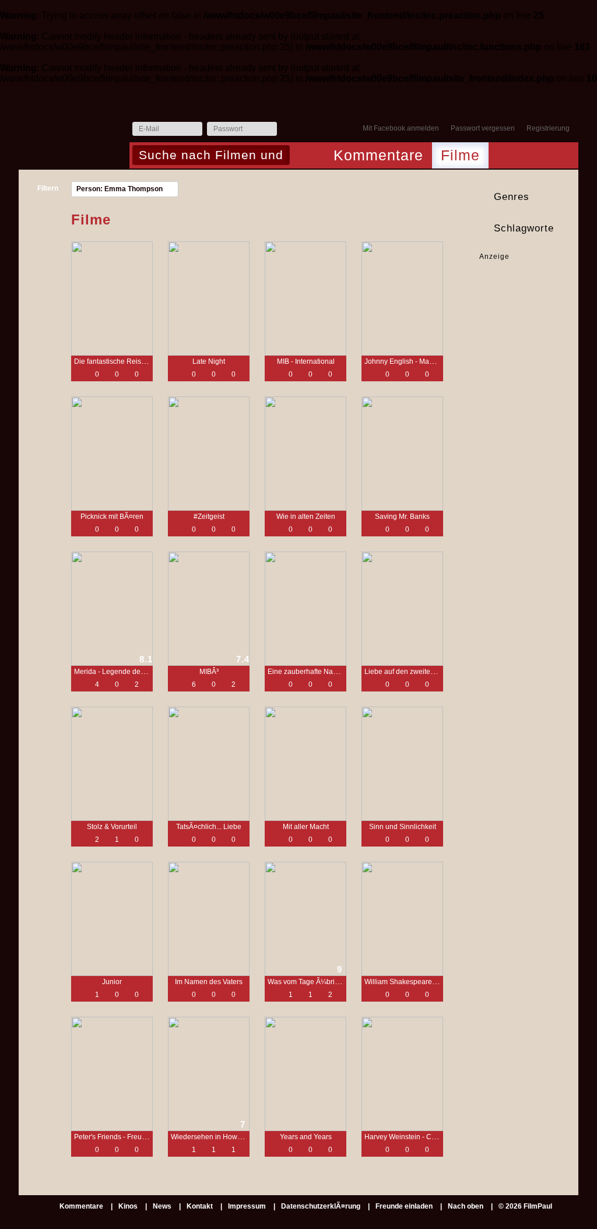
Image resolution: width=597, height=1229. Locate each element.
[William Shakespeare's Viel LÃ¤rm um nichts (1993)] (402, 919)
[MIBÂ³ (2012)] (209, 609)
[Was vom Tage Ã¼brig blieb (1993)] (305, 919)
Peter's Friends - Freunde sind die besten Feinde (151, 1137)
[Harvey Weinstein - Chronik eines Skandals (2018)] (402, 1074)
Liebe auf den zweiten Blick (407, 672)
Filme (460, 155)
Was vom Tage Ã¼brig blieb (312, 982)
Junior (112, 982)
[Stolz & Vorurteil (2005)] (112, 764)
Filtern (47, 188)
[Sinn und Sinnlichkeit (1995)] (402, 764)
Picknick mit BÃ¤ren (111, 516)
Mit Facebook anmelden (401, 128)
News (162, 1206)
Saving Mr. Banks (402, 516)
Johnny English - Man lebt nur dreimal (424, 361)
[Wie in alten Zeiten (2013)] (305, 453)
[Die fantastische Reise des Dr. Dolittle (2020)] (112, 298)
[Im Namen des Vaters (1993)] (209, 919)
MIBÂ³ (209, 672)
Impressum (247, 1206)
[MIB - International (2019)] (305, 298)
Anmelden (289, 129)
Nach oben (465, 1206)
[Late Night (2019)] (209, 298)
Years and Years (306, 1137)
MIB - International (306, 361)
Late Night (208, 361)
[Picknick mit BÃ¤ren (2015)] (112, 453)
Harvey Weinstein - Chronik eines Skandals (433, 1137)
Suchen (301, 156)
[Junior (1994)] (112, 919)
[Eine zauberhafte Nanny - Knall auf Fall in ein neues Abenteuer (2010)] (305, 609)
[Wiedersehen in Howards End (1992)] (209, 1074)
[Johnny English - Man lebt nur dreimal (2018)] (402, 298)
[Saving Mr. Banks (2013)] (402, 453)
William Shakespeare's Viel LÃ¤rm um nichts (434, 982)
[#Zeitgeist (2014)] (209, 453)
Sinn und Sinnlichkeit (402, 827)
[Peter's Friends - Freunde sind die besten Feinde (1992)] (112, 1074)
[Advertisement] (515, 298)
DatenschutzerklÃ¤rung (320, 1206)
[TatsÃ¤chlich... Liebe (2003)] (209, 764)
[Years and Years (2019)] (305, 1074)
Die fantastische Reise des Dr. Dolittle (133, 361)
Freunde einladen (404, 1206)
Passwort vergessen (483, 128)
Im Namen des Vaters (209, 982)
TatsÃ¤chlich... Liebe (208, 827)
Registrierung (548, 128)
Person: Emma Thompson (119, 189)
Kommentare (378, 155)
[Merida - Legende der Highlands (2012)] (112, 609)
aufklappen (568, 197)
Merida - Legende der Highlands (125, 672)
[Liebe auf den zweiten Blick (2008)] (402, 609)
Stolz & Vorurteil (112, 827)
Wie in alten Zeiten (305, 516)
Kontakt (200, 1206)
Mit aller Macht (306, 827)
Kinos (128, 1206)
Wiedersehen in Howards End (218, 1137)
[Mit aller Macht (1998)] (305, 764)
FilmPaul (73, 132)
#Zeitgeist (209, 516)
